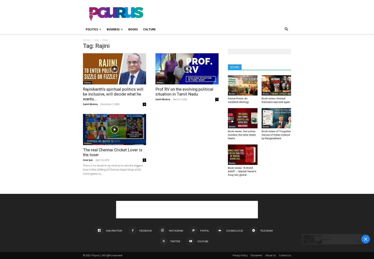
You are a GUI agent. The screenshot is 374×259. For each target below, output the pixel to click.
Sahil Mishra (90, 104)
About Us (271, 255)
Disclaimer (256, 255)
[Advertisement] (220, 14)
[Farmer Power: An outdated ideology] (243, 85)
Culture (149, 29)
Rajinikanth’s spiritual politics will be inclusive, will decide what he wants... (113, 94)
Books (133, 29)
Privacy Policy (240, 255)
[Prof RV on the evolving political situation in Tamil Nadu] (187, 68)
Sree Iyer (88, 159)
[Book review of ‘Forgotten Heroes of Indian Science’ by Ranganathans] (276, 118)
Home (86, 40)
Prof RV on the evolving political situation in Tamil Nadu (184, 91)
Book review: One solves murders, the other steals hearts (242, 135)
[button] (286, 30)
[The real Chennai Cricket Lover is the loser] (114, 129)
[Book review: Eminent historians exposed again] (276, 85)
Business (113, 29)
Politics (92, 29)
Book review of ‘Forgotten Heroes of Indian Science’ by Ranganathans (276, 135)
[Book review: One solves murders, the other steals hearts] (243, 118)
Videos (87, 82)
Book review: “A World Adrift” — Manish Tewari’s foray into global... (242, 171)
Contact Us (285, 255)
